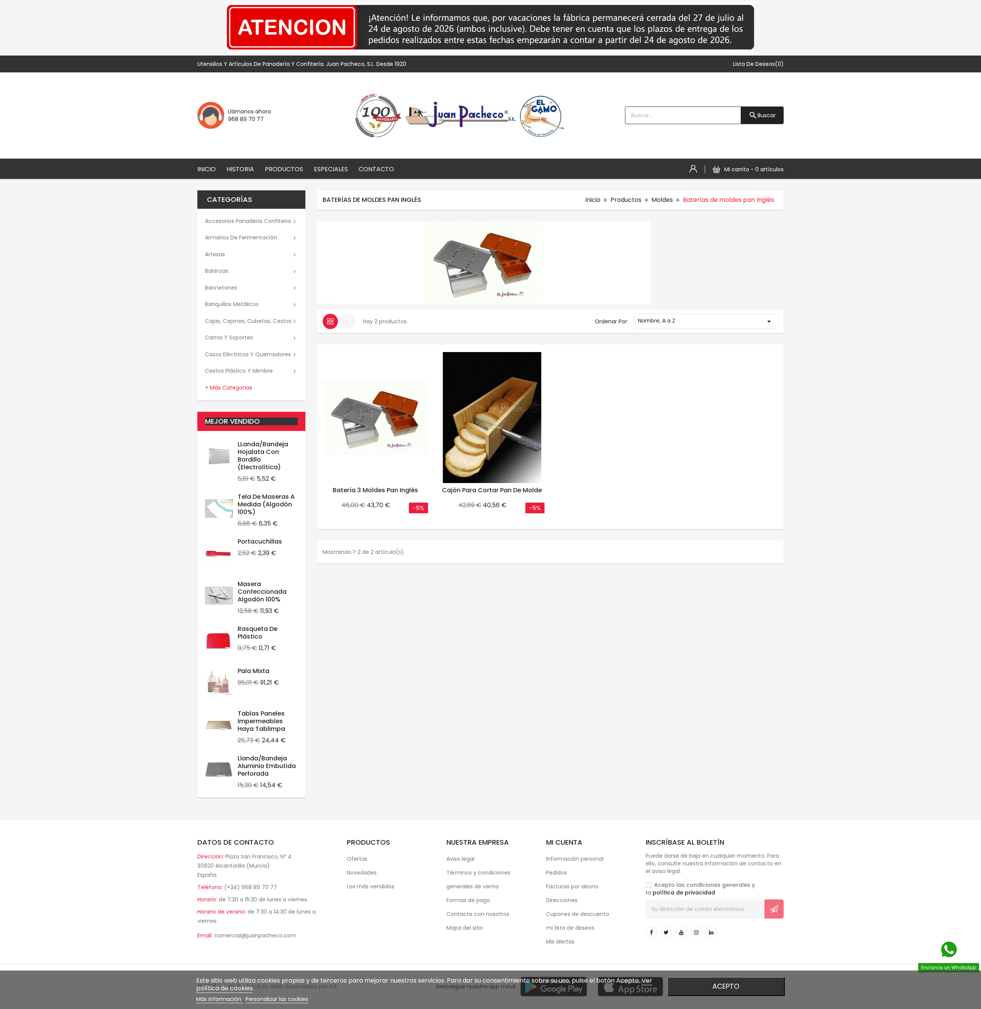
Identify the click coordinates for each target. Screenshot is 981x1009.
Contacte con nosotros (477, 914)
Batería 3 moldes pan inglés (375, 490)
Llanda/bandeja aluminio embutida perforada (267, 766)
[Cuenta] (693, 169)
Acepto (725, 986)
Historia (240, 169)
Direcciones (561, 900)
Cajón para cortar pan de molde (492, 490)
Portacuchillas (260, 541)
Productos (284, 169)
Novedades (362, 872)
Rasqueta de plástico (257, 632)
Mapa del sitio (464, 928)
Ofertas (357, 859)
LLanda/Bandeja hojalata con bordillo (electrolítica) (263, 456)
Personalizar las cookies (277, 999)
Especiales (331, 169)
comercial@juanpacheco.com (255, 935)
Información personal (575, 859)
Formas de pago (468, 900)
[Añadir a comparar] (419, 352)
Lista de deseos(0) (758, 64)
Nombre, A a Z (706, 321)
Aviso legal (460, 859)
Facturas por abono (572, 886)
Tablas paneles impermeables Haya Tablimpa (261, 721)
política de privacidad (684, 892)
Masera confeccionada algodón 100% (262, 592)
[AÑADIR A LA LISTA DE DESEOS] (395, 352)
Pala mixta (253, 671)
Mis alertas (560, 941)
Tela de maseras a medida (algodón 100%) (266, 504)
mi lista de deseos (570, 928)
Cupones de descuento (577, 914)
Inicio (206, 169)
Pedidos (556, 872)
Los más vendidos (370, 886)
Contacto (376, 169)
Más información (219, 999)
